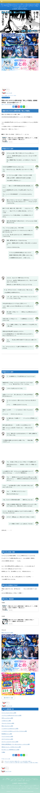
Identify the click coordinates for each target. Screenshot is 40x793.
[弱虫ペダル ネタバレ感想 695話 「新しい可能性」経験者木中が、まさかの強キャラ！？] (21, 107)
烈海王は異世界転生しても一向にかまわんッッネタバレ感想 (16, 744)
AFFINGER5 (31, 791)
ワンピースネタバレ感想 (7, 736)
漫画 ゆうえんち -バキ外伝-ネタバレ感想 (11, 747)
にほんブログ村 (9, 93)
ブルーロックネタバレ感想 (8, 723)
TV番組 (3, 752)
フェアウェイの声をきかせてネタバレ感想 (11, 715)
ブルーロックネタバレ (27, 778)
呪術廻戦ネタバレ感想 (7, 733)
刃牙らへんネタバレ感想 (7, 718)
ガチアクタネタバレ (34, 778)
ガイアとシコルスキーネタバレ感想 (10, 741)
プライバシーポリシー (29, 779)
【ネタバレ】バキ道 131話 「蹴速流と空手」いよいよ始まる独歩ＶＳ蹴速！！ (18, 761)
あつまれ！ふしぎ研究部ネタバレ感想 (10, 749)
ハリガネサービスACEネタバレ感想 (10, 728)
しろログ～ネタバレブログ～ (20, 8)
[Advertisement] (20, 79)
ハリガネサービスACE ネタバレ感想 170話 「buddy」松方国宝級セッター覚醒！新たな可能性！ (21, 762)
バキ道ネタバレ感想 (6, 720)
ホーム (4, 778)
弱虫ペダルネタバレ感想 (7, 632)
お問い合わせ (28, 780)
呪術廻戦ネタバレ (8, 778)
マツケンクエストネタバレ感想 (9, 712)
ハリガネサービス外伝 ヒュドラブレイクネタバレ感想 (14, 731)
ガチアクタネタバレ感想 (7, 739)
